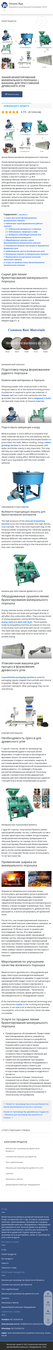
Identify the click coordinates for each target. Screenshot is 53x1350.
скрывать (23, 214)
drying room (7, 622)
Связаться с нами (8, 1267)
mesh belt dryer (25, 622)
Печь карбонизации (14, 1162)
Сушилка (9, 1173)
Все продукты (7, 1258)
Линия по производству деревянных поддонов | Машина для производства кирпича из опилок (26, 1114)
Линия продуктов (8, 1254)
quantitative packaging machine (19, 677)
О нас (3, 1249)
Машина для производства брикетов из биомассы (23, 1149)
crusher (19, 1004)
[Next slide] (48, 49)
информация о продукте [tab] (16, 105)
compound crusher (42, 398)
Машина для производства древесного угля (24, 1168)
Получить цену (13, 94)
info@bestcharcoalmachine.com (33, 1324)
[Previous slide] (5, 49)
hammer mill (7, 395)
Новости (5, 1263)
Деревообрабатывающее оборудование (23, 1184)
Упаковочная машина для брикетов (21, 1156)
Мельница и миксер (14, 1179)
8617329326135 (17, 1328)
